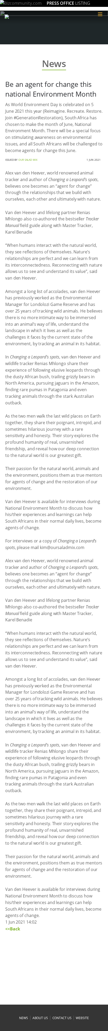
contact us (62, 1018)
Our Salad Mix (27, 160)
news (23, 1018)
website (82, 1018)
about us (40, 1018)
